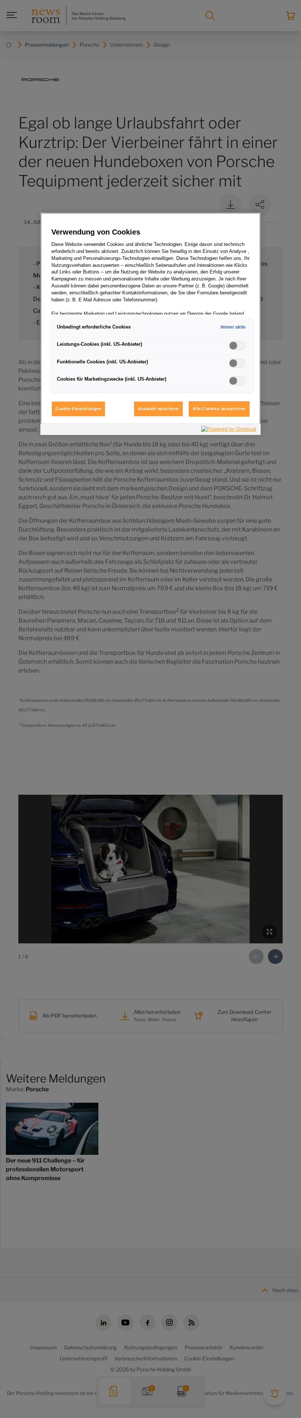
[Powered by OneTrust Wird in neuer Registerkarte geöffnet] (229, 430)
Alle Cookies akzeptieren (219, 408)
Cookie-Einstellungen (78, 408)
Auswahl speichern (158, 408)
